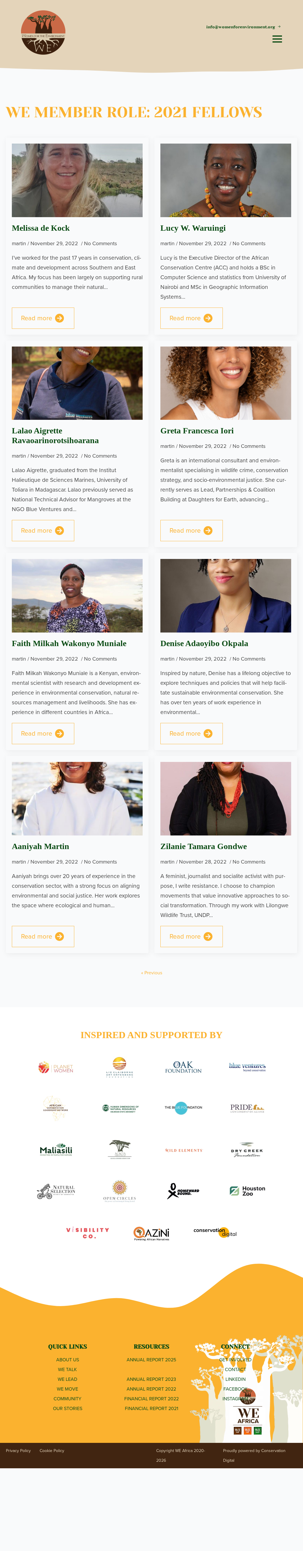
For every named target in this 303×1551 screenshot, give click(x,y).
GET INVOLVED (235, 1359)
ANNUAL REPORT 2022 (151, 1389)
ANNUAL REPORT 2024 (151, 1369)
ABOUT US (67, 1359)
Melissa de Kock (41, 228)
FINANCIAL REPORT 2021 (151, 1408)
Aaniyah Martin (40, 846)
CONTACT (235, 1369)
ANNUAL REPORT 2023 (151, 1379)
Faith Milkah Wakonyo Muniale (69, 643)
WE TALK (67, 1369)
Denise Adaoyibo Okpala (204, 643)
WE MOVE (67, 1389)
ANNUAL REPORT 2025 (151, 1359)
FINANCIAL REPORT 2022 (151, 1398)
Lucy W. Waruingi (193, 228)
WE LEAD (67, 1379)
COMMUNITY (67, 1398)
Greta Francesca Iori (197, 430)
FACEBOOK (235, 1389)
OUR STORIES (67, 1408)
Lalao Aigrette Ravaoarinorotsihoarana (55, 435)
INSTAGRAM (235, 1398)
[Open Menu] (277, 39)
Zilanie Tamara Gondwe (203, 846)
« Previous (151, 972)
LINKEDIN (235, 1379)
